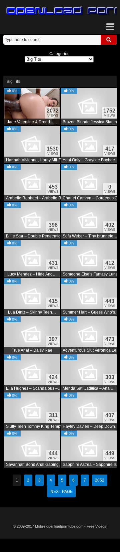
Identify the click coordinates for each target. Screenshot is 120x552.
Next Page (61, 491)
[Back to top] (60, 545)
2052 (99, 480)
